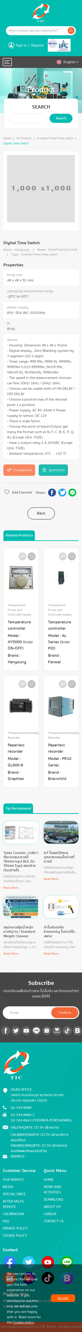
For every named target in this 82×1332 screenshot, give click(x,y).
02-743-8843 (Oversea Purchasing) (41, 1120)
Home (7, 138)
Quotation (57, 470)
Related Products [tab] (19, 535)
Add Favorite (22, 492)
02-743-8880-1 (23, 1115)
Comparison (22, 470)
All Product (24, 138)
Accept (63, 1298)
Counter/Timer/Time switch (55, 138)
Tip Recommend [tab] (18, 808)
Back (41, 513)
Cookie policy (23, 1322)
